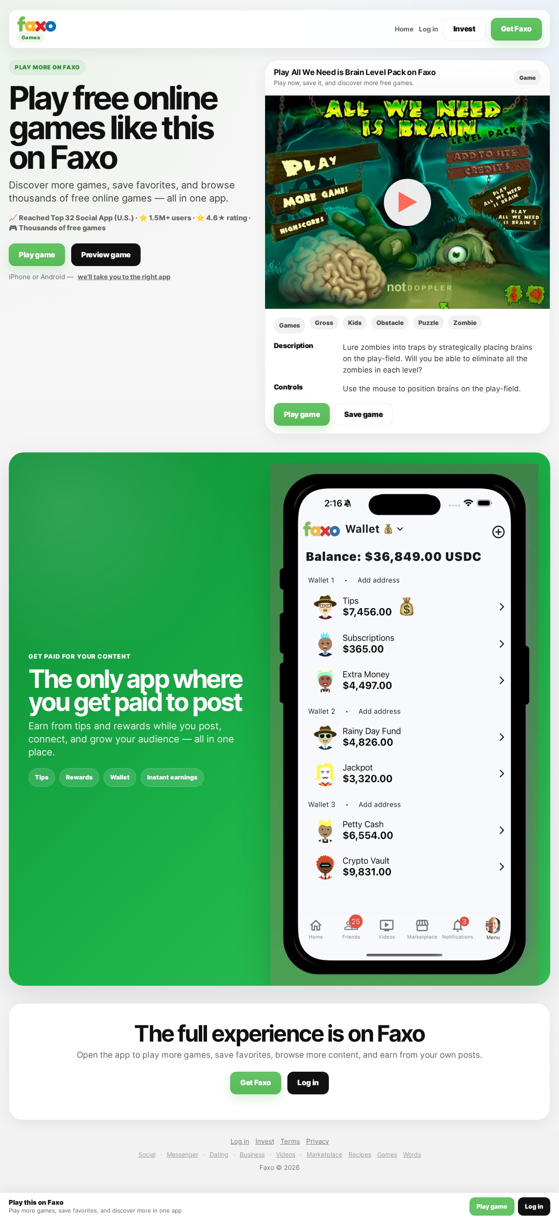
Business (252, 1154)
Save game (363, 414)
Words (412, 1154)
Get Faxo (516, 28)
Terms (290, 1141)
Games (387, 1154)
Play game (37, 254)
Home (404, 29)
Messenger (182, 1154)
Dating (219, 1154)
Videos (285, 1154)
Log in (428, 29)
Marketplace (324, 1154)
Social (146, 1154)
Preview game (106, 254)
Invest (464, 28)
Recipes (360, 1154)
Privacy (317, 1141)
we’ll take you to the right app (124, 277)
